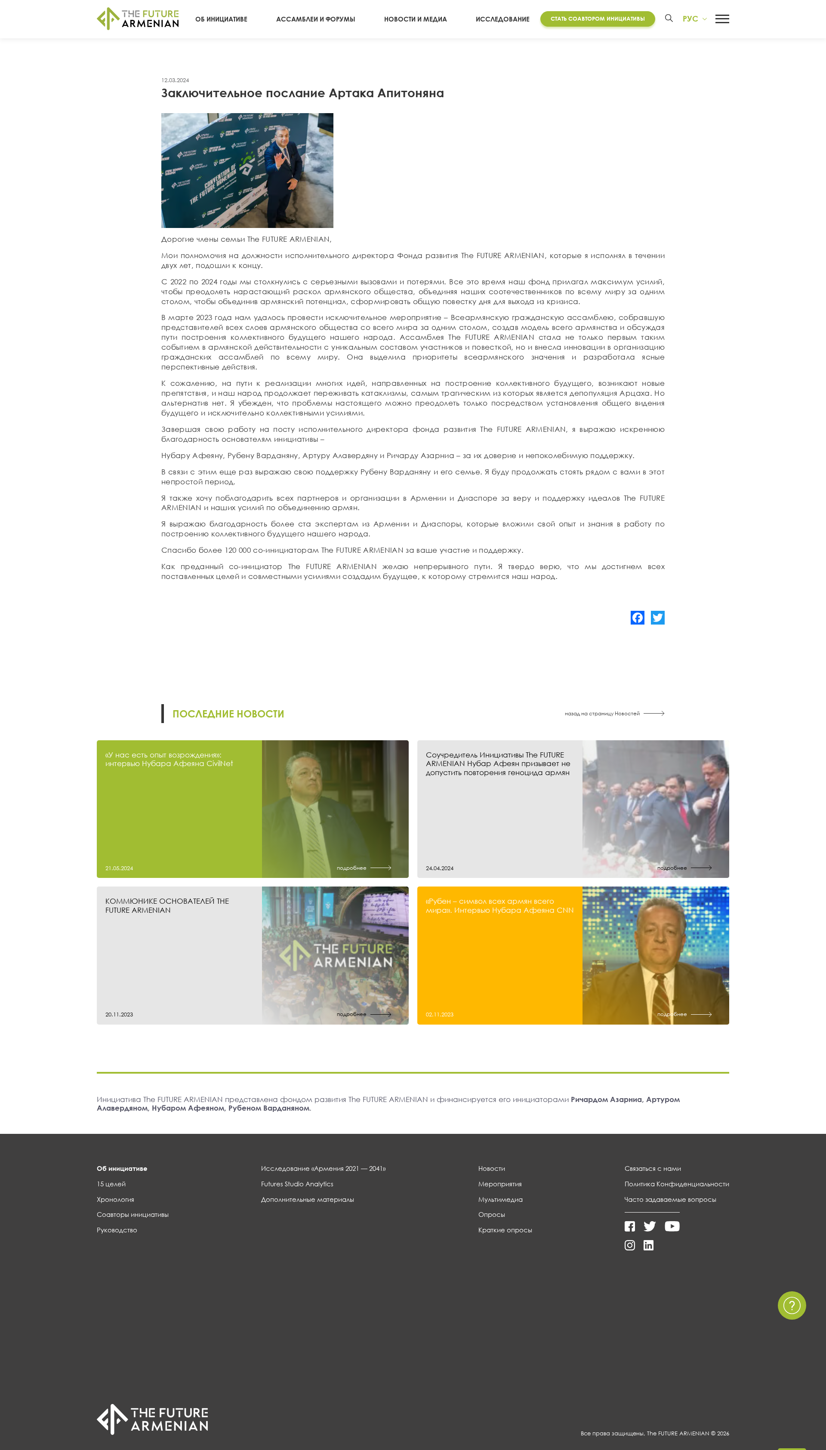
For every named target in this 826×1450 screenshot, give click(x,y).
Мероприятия (500, 1184)
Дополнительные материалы (307, 1199)
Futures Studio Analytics (297, 1184)
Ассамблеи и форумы (315, 19)
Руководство (117, 1230)
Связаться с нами (653, 1168)
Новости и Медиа (415, 19)
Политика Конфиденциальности (677, 1184)
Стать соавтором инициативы (598, 18)
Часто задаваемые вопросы (670, 1199)
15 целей (111, 1184)
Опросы (491, 1214)
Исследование (503, 19)
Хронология (115, 1199)
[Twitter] (658, 618)
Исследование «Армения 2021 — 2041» (323, 1168)
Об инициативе (221, 19)
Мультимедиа (500, 1199)
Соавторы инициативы (133, 1214)
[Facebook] (637, 618)
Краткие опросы (505, 1230)
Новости (491, 1168)
